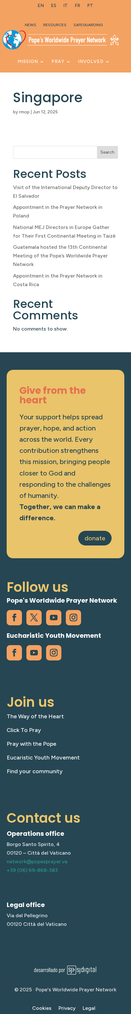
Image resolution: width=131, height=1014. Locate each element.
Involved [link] (91, 61)
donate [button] (95, 538)
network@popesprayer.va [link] (37, 861)
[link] (41, 7)
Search (107, 152)
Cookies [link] (42, 1008)
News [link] (30, 25)
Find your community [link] (35, 771)
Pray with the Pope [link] (31, 743)
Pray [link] (58, 61)
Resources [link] (54, 25)
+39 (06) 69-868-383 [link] (32, 870)
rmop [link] (24, 112)
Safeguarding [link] (88, 25)
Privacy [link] (67, 1008)
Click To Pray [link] (24, 730)
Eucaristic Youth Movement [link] (43, 757)
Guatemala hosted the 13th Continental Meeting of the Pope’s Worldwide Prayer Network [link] (60, 255)
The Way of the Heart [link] (35, 716)
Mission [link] (27, 61)
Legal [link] (89, 1008)
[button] (124, 967)
